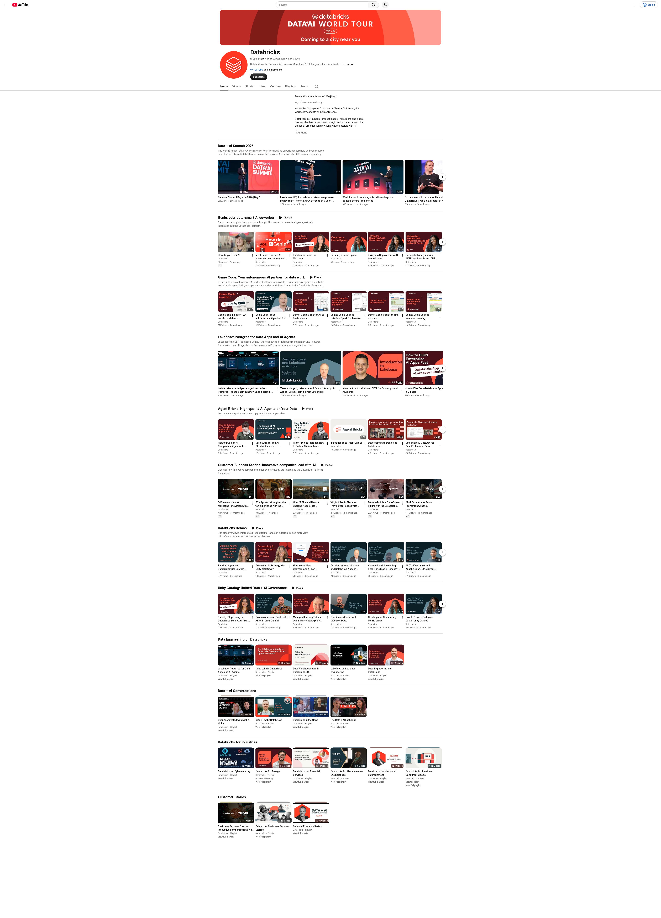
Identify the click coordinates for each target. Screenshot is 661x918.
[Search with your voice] (385, 4)
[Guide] (6, 5)
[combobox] (323, 5)
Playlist (233, 675)
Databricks (223, 258)
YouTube (258, 69)
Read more (301, 133)
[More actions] (277, 198)
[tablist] (330, 86)
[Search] (373, 4)
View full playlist (226, 679)
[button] (301, 132)
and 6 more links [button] (273, 69)
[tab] (224, 86)
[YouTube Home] (20, 5)
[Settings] (635, 5)
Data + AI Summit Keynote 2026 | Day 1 (316, 96)
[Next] (442, 177)
